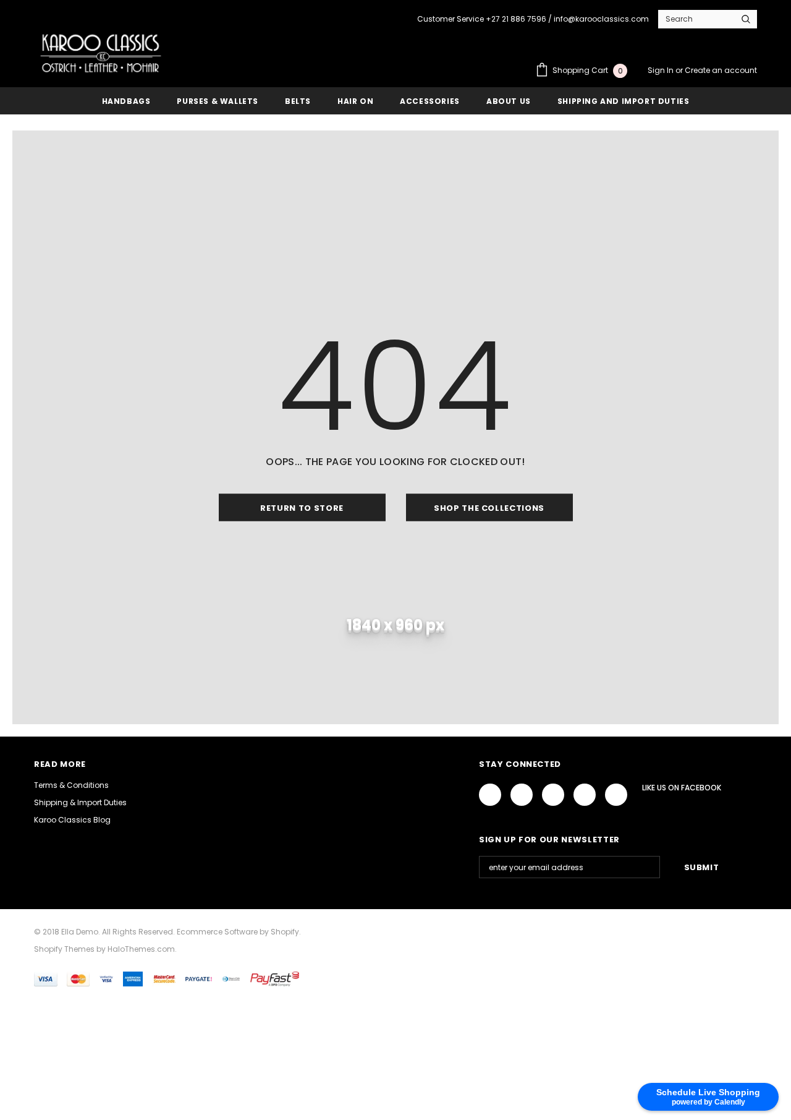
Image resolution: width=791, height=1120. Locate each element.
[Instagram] (553, 795)
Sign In (661, 70)
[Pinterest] (584, 795)
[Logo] (100, 53)
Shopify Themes (64, 949)
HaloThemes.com (141, 949)
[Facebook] (490, 795)
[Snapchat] (616, 795)
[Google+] (521, 795)
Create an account (721, 70)
